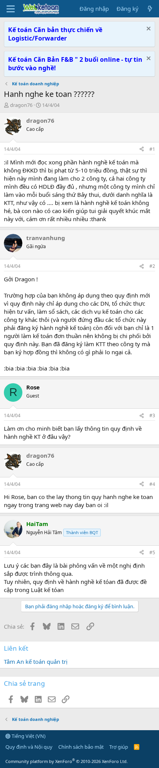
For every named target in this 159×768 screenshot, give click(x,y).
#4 (152, 484)
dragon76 (21, 104)
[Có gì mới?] (149, 9)
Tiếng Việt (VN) (28, 735)
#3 (152, 415)
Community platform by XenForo (66, 761)
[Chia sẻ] (142, 149)
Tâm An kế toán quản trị (36, 661)
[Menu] (11, 9)
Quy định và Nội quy (28, 746)
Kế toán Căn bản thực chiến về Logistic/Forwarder (55, 33)
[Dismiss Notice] (147, 29)
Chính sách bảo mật (81, 746)
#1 (152, 149)
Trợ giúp (118, 746)
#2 (152, 266)
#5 (152, 552)
